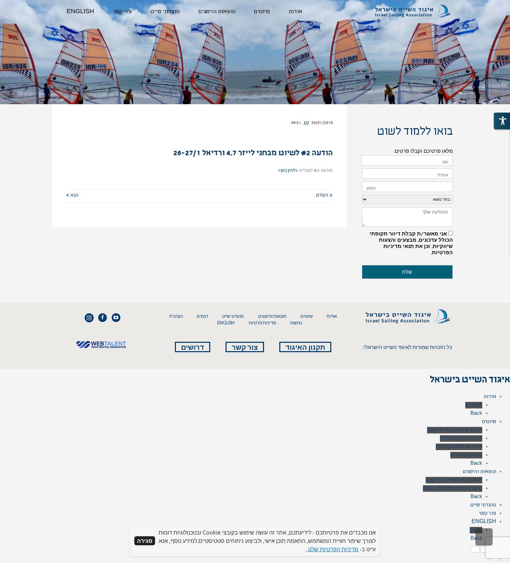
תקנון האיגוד (305, 347)
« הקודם (324, 195)
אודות (331, 316)
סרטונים (473, 405)
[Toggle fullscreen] (485, 549)
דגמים (202, 316)
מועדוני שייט (233, 316)
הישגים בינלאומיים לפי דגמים (452, 488)
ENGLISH (226, 322)
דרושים (192, 347)
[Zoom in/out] (475, 549)
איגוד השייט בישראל (470, 380)
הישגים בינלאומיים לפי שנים (454, 480)
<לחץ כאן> (288, 171)
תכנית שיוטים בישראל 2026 (454, 430)
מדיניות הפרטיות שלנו (332, 549)
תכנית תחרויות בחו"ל (461, 438)
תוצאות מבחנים (466, 455)
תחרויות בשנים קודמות (459, 447)
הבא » (72, 195)
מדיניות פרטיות (262, 322)
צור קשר (245, 347)
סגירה (144, 541)
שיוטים (306, 316)
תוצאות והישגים (272, 316)
